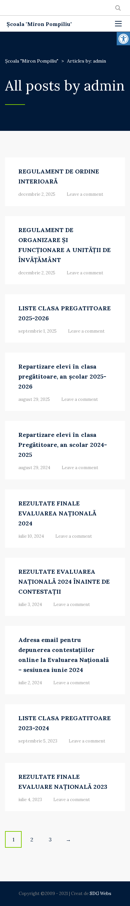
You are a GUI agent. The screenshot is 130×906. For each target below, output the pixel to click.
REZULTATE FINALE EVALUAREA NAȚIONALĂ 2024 (57, 513)
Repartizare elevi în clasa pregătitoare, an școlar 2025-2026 (62, 376)
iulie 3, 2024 (30, 604)
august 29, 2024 (34, 467)
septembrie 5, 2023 (37, 741)
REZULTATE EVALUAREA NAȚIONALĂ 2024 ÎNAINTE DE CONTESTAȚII (64, 581)
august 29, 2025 (34, 399)
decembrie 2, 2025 (36, 194)
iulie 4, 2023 (30, 799)
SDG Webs (100, 893)
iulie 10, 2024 (31, 536)
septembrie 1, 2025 (37, 331)
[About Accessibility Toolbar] (123, 38)
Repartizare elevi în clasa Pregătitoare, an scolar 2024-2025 (62, 444)
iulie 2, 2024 (30, 683)
